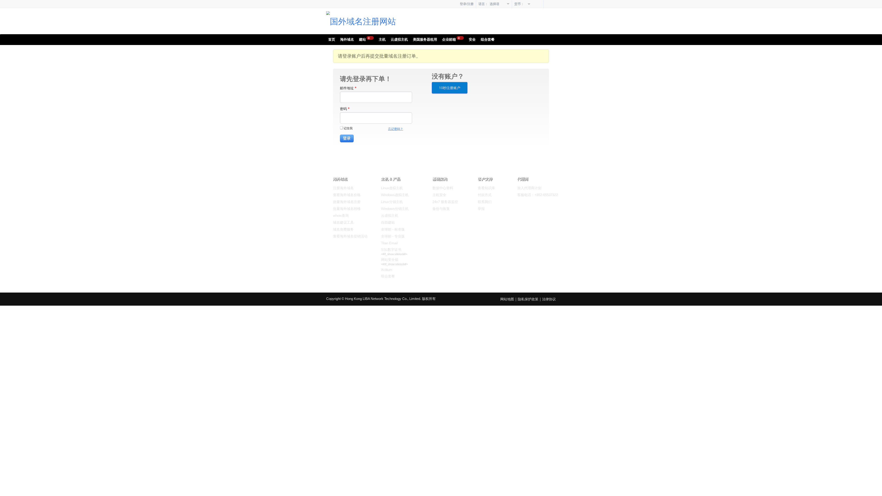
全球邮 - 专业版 (393, 236)
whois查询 (341, 215)
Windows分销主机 (395, 209)
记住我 (348, 128)
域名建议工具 (343, 222)
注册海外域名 (343, 188)
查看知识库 (486, 188)
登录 (347, 138)
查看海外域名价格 (347, 195)
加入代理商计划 (529, 188)
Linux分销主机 (392, 202)
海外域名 (347, 39)
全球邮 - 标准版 (393, 229)
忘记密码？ (395, 129)
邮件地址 (348, 88)
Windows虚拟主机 (395, 195)
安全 (472, 39)
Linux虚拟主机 (392, 188)
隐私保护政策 (528, 299)
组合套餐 (488, 39)
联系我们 (485, 202)
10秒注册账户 (449, 87)
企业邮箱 (451, 38)
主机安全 (439, 195)
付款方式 (485, 195)
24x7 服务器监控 (445, 202)
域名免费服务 (343, 229)
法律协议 (549, 299)
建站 (364, 38)
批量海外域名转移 (347, 209)
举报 (481, 209)
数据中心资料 (443, 188)
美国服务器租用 (425, 39)
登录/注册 (467, 4)
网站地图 (507, 299)
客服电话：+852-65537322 (537, 195)
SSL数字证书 (391, 249)
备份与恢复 (441, 209)
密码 (345, 108)
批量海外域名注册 (347, 202)
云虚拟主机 (399, 39)
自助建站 (388, 222)
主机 (382, 39)
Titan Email (389, 243)
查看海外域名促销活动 (350, 236)
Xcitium (386, 270)
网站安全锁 (389, 260)
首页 (331, 39)
